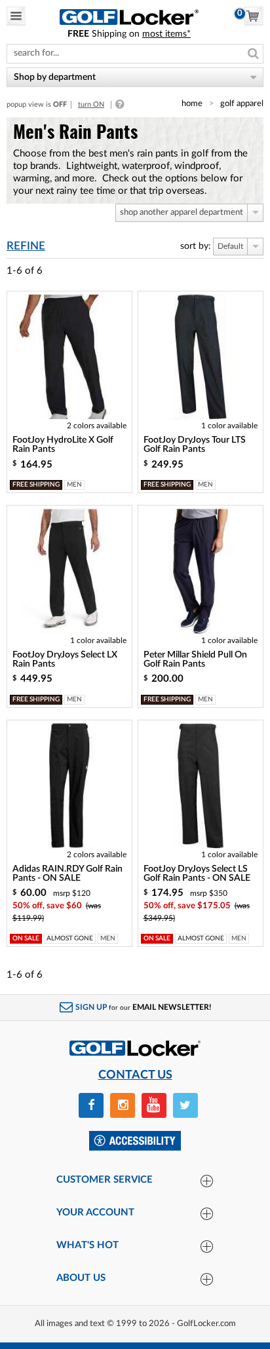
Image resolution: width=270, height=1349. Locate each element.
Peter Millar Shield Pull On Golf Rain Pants (195, 659)
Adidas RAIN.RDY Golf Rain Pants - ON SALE (67, 873)
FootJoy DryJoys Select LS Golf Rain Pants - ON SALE (197, 873)
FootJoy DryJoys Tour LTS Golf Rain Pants (195, 444)
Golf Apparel (241, 103)
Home (192, 103)
